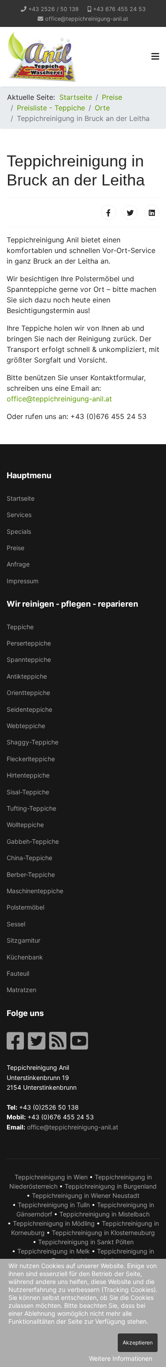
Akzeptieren (138, 1342)
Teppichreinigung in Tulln (54, 1204)
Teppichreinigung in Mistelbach (104, 1214)
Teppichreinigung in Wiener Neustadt (85, 1195)
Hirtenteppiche (28, 775)
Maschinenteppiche (35, 891)
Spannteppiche (29, 659)
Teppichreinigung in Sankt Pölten (86, 1242)
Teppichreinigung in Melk (53, 1251)
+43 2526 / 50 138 (53, 9)
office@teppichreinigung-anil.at (86, 18)
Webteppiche (26, 725)
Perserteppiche (29, 643)
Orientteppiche (28, 692)
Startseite (21, 498)
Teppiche (20, 627)
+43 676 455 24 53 (119, 9)
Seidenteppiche (29, 709)
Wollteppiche (25, 824)
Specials (19, 531)
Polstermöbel (25, 907)
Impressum (23, 581)
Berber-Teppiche (31, 874)
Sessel (16, 924)
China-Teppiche (29, 857)
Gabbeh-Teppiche (33, 841)
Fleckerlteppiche (31, 759)
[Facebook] (108, 212)
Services (19, 514)
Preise (15, 547)
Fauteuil (18, 973)
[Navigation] (155, 57)
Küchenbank (25, 957)
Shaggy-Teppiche (32, 742)
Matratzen (21, 989)
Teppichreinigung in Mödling (54, 1223)
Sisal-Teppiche (28, 792)
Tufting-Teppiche (31, 808)
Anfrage (18, 564)
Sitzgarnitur (23, 940)
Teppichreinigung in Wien (51, 1177)
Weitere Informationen (120, 1358)
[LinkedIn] (151, 212)
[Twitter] (130, 212)
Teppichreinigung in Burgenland (111, 1186)
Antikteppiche (27, 676)
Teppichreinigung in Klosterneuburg (103, 1232)
